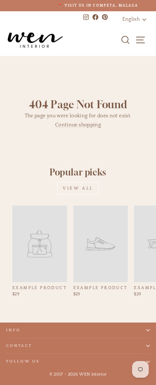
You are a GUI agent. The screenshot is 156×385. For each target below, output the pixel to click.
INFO (13, 330)
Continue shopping (78, 125)
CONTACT (19, 346)
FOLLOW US (23, 361)
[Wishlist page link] (111, 40)
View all (78, 188)
